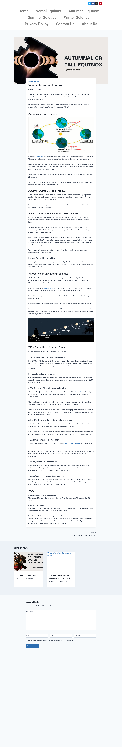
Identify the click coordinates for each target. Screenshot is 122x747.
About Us (89, 24)
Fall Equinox (40, 157)
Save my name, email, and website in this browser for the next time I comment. (50, 640)
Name (28, 636)
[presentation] (28, 561)
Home (23, 11)
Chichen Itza (79, 392)
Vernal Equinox (48, 11)
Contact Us (65, 24)
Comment (30, 611)
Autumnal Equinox (83, 11)
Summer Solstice (42, 17)
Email (53, 636)
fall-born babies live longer (72, 443)
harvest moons (48, 288)
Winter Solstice (76, 17)
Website (78, 636)
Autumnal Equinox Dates (26, 575)
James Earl (33, 89)
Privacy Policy (36, 24)
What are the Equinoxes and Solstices (84, 534)
